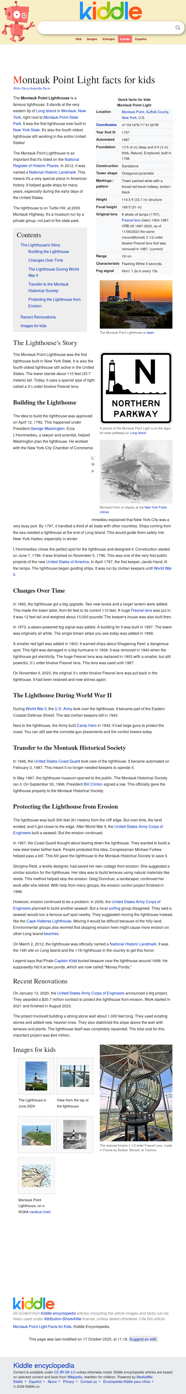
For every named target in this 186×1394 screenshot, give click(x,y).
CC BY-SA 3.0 (64, 1372)
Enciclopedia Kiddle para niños (126, 1381)
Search (178, 27)
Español (140, 39)
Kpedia (125, 39)
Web (79, 39)
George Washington (48, 428)
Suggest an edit (142, 1339)
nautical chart (40, 1211)
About (52, 1381)
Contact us (88, 1381)
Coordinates (106, 124)
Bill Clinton (93, 784)
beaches (51, 933)
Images (92, 39)
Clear (168, 28)
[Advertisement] (93, 57)
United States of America (67, 561)
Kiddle (18, 1381)
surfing (114, 908)
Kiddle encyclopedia (58, 1313)
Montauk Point (133, 111)
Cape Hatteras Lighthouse (48, 921)
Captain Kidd (65, 960)
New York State (26, 130)
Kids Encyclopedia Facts (32, 88)
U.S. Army (63, 708)
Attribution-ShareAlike (62, 1318)
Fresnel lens (131, 219)
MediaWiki (144, 1376)
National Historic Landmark (52, 172)
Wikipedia (74, 1376)
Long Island (46, 110)
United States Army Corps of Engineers (90, 993)
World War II (36, 708)
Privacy (68, 1381)
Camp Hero (87, 725)
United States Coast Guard (57, 761)
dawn (150, 332)
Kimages (108, 39)
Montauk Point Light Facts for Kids (42, 1326)
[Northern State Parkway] (136, 387)
